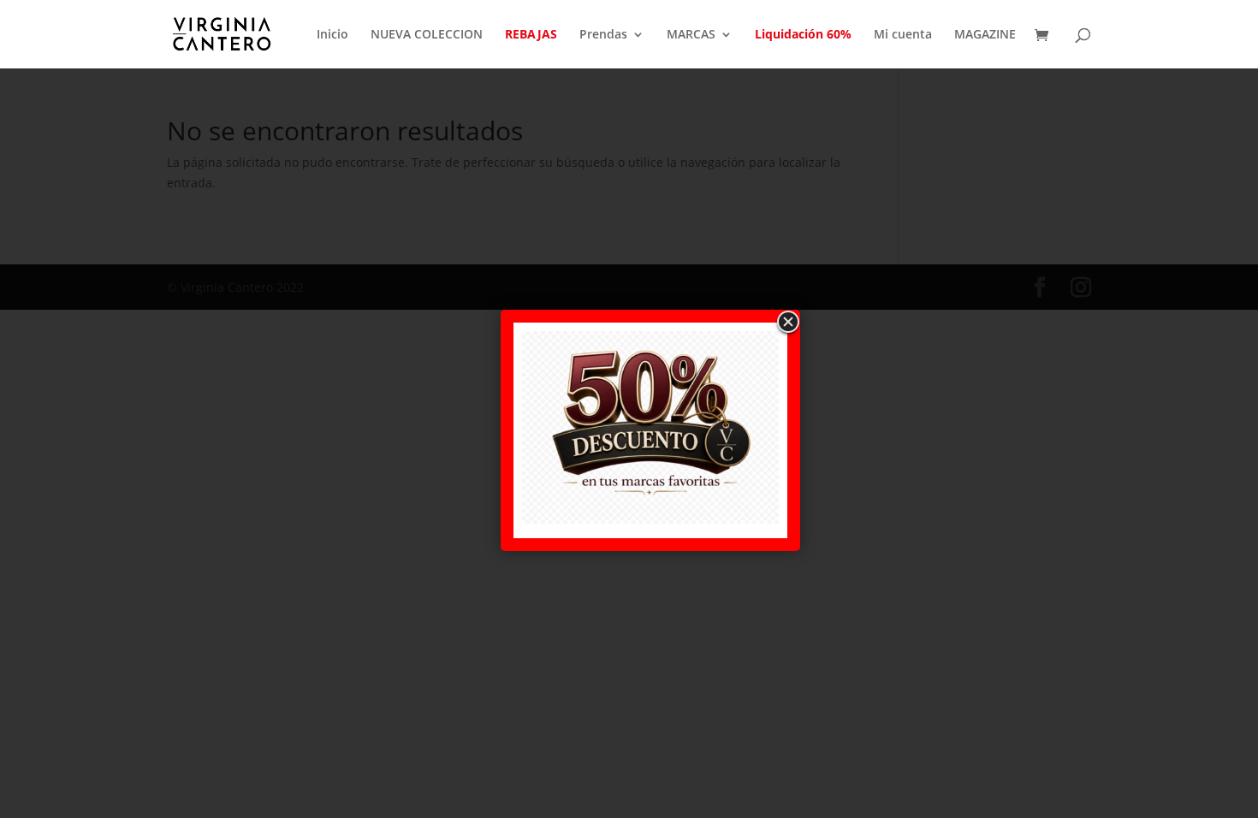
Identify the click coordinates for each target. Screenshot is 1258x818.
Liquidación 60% (803, 35)
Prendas (603, 35)
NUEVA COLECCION (427, 35)
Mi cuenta (903, 35)
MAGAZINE (985, 35)
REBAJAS (531, 35)
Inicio (332, 35)
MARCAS (691, 35)
